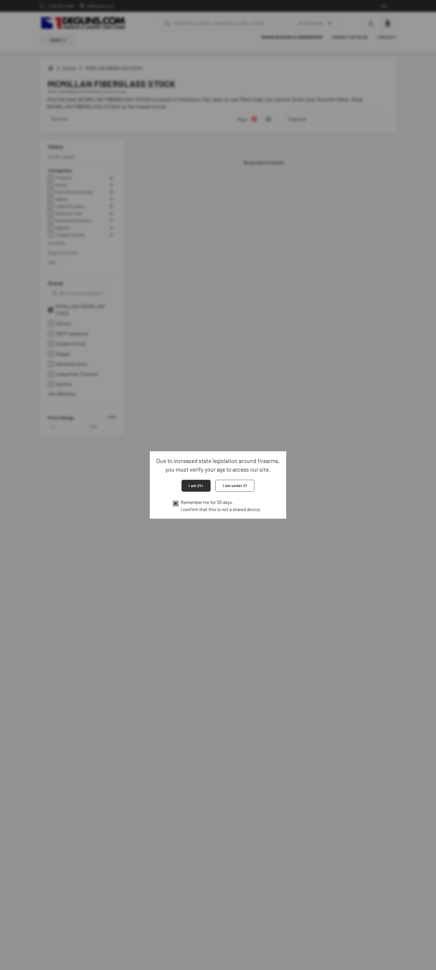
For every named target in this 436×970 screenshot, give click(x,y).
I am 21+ (196, 485)
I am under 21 (235, 485)
